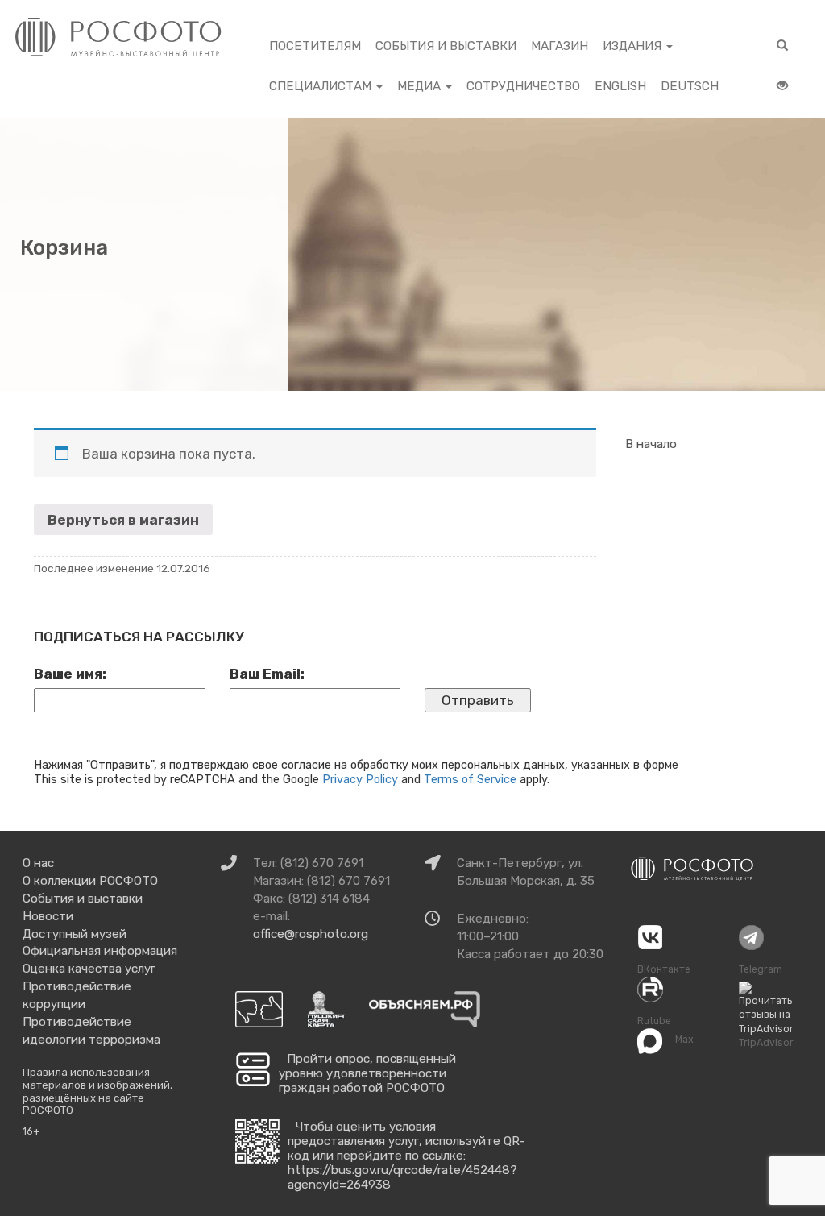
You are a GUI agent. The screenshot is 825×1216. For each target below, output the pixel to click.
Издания (634, 46)
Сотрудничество (523, 86)
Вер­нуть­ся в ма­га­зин (123, 520)
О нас (38, 863)
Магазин (559, 46)
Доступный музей (74, 934)
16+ (31, 1131)
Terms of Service (470, 779)
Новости (48, 916)
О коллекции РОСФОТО (90, 881)
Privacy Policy (360, 779)
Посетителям (315, 46)
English (620, 86)
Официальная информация (100, 951)
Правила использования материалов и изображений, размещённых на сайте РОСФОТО (97, 1091)
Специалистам (322, 86)
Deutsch (690, 86)
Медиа (420, 86)
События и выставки (445, 46)
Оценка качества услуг (89, 968)
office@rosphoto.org (310, 934)
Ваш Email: (267, 674)
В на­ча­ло (651, 444)
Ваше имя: (70, 674)
